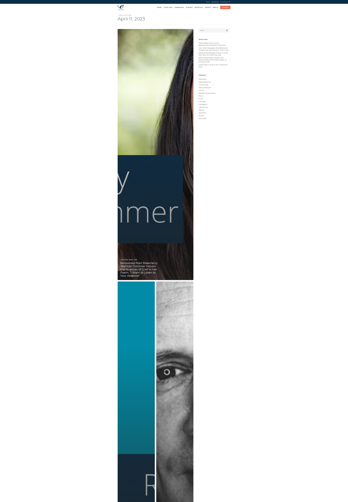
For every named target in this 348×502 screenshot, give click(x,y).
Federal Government (207, 93)
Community (124, 259)
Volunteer (203, 118)
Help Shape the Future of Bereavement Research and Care (212, 44)
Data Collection (205, 88)
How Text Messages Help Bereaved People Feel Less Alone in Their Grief (213, 49)
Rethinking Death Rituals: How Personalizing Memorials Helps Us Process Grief (212, 60)
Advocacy (203, 79)
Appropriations (205, 82)
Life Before (203, 104)
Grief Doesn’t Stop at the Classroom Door (213, 66)
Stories (201, 116)
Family (131, 259)
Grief (135, 259)
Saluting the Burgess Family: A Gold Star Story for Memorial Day (213, 54)
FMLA (201, 96)
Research (202, 113)
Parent (201, 110)
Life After (202, 102)
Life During (203, 107)
